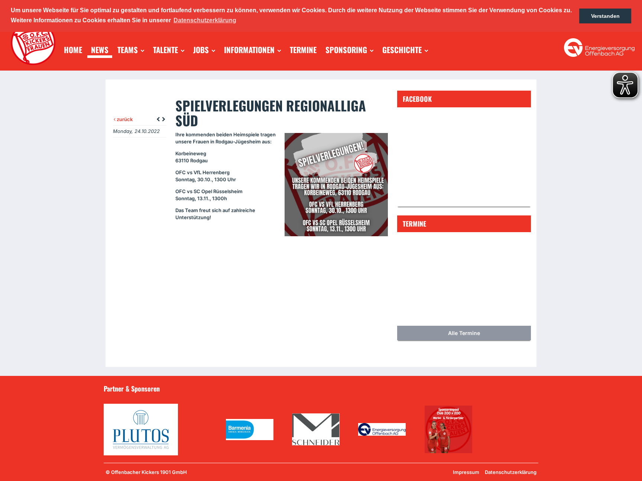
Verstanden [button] (605, 16)
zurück (124, 119)
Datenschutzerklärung (510, 472)
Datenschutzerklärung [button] (205, 20)
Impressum (466, 472)
